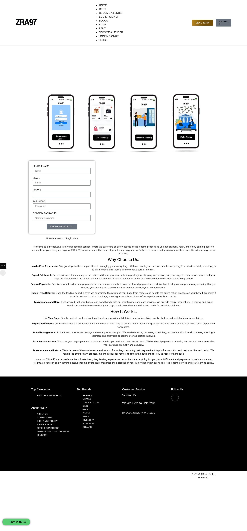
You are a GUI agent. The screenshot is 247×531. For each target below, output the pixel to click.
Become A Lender (111, 12)
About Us (42, 414)
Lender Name (41, 166)
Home (103, 5)
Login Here (72, 238)
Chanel (86, 399)
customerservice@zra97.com (139, 408)
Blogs (103, 20)
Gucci (85, 409)
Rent (102, 9)
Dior (85, 406)
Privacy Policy (46, 424)
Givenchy (88, 420)
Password (39, 201)
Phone (37, 189)
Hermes (87, 395)
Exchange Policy (47, 421)
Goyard (87, 427)
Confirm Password (45, 213)
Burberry (88, 423)
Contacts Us (44, 417)
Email (36, 178)
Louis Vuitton (90, 402)
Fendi (85, 416)
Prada (86, 413)
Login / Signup (109, 16)
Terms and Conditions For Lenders (53, 433)
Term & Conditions (48, 428)
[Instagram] (175, 397)
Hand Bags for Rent (49, 395)
